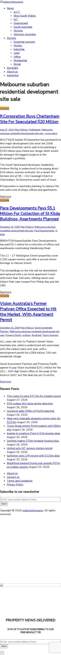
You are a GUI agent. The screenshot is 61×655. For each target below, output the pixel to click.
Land (16, 53)
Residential (20, 60)
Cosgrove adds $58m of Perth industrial (30, 411)
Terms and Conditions (20, 481)
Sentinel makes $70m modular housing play (33, 441)
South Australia (23, 27)
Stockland (36, 335)
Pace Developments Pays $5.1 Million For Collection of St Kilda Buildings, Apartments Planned (30, 213)
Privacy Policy (15, 484)
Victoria (18, 31)
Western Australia (25, 34)
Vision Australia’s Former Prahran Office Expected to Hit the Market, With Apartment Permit (28, 311)
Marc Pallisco (21, 129)
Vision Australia (50, 335)
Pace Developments (44, 230)
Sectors (11, 38)
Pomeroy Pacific (13, 335)
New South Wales (25, 16)
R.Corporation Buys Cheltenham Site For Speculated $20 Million (29, 119)
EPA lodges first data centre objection (30, 403)
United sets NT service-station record (29, 448)
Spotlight (12, 68)
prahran (26, 335)
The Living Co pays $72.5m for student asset (34, 396)
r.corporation (50, 133)
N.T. (16, 19)
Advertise (13, 75)
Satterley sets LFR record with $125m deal (33, 456)
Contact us (13, 477)
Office (17, 57)
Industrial (19, 49)
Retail (17, 64)
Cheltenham (34, 129)
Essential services (24, 42)
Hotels (18, 45)
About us (12, 72)
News (10, 8)
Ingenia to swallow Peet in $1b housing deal (33, 433)
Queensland (21, 23)
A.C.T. (17, 12)
